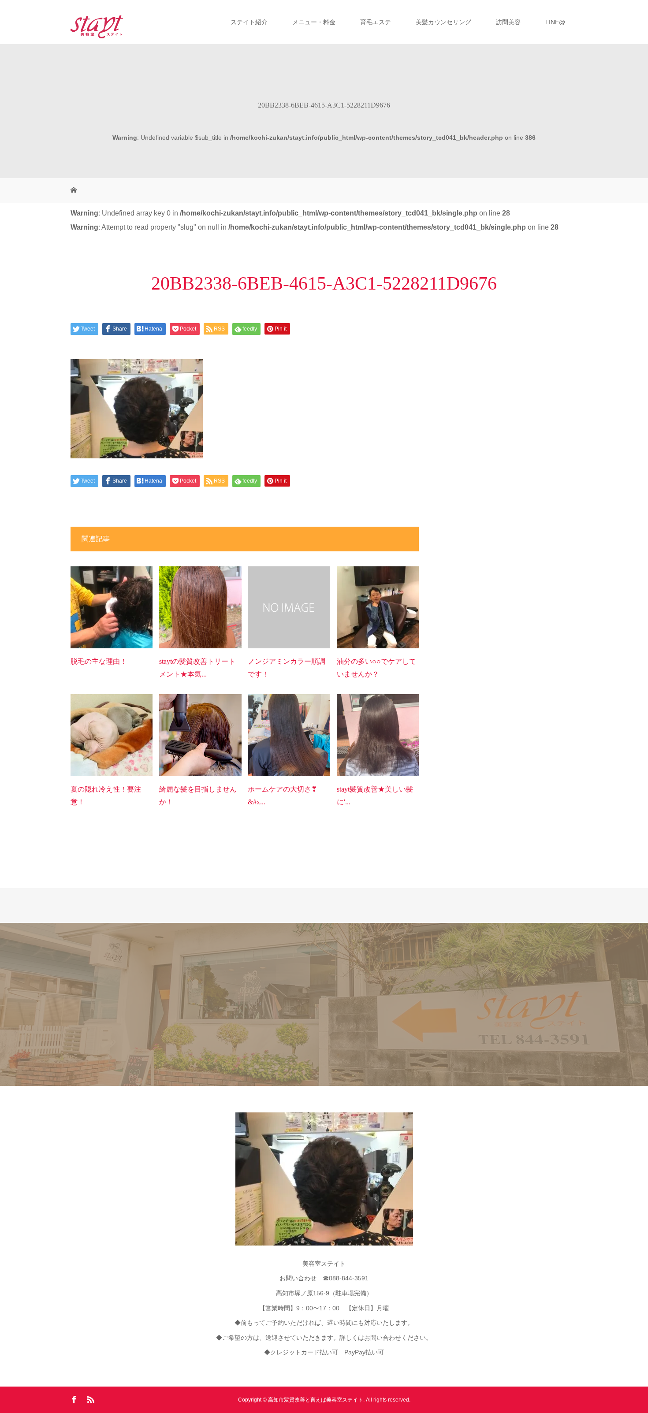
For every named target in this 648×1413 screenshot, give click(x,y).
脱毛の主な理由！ (99, 661)
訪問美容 (508, 22)
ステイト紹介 (249, 22)
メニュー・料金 (313, 22)
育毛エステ (375, 22)
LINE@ (555, 22)
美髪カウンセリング (443, 22)
